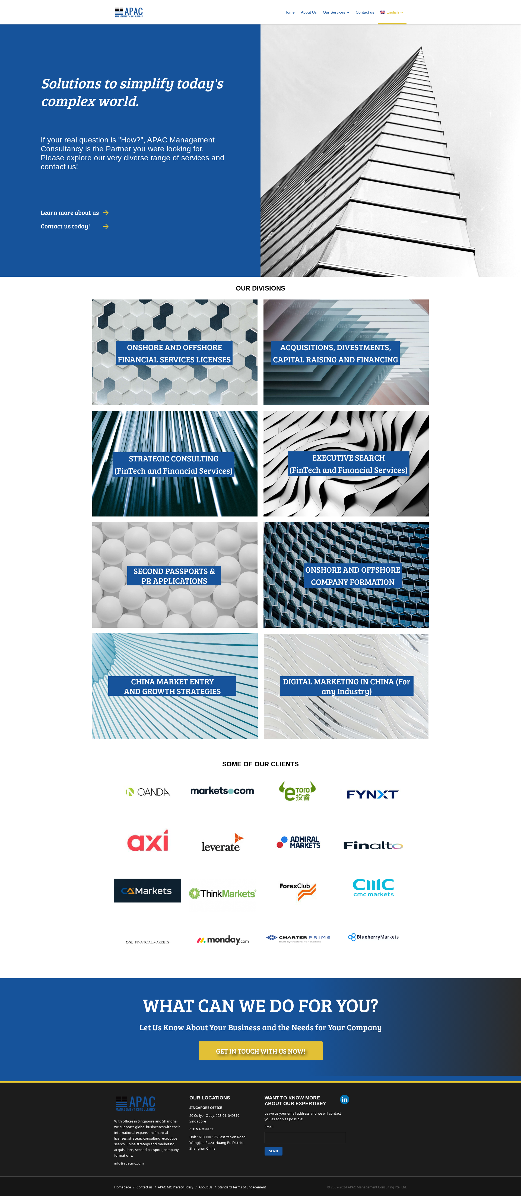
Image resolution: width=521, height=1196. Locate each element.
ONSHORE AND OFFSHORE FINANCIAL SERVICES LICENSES (174, 353)
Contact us (365, 12)
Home (289, 12)
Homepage (124, 1187)
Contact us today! (65, 226)
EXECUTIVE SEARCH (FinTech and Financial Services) (348, 463)
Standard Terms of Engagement (242, 1187)
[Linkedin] (344, 1100)
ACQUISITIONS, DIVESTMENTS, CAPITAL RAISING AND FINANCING (335, 353)
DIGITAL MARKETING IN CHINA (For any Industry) (347, 686)
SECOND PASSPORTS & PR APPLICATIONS (174, 575)
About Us (309, 12)
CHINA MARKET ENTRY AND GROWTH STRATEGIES (172, 686)
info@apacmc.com (129, 1163)
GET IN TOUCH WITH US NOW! (260, 1050)
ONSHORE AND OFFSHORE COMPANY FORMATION (352, 575)
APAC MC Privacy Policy (177, 1187)
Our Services (334, 12)
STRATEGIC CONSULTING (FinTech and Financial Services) (173, 464)
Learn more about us (70, 212)
